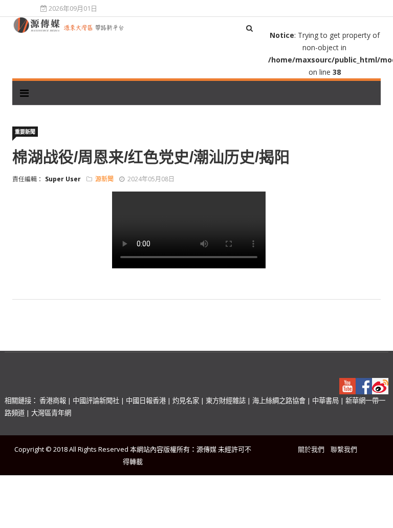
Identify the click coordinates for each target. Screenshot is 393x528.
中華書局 (325, 400)
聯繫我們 (344, 449)
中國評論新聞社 (96, 400)
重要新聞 (25, 131)
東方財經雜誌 (226, 400)
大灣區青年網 (51, 412)
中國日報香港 (146, 400)
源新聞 (104, 179)
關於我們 (311, 449)
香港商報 (52, 400)
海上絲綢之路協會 (278, 400)
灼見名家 (185, 400)
